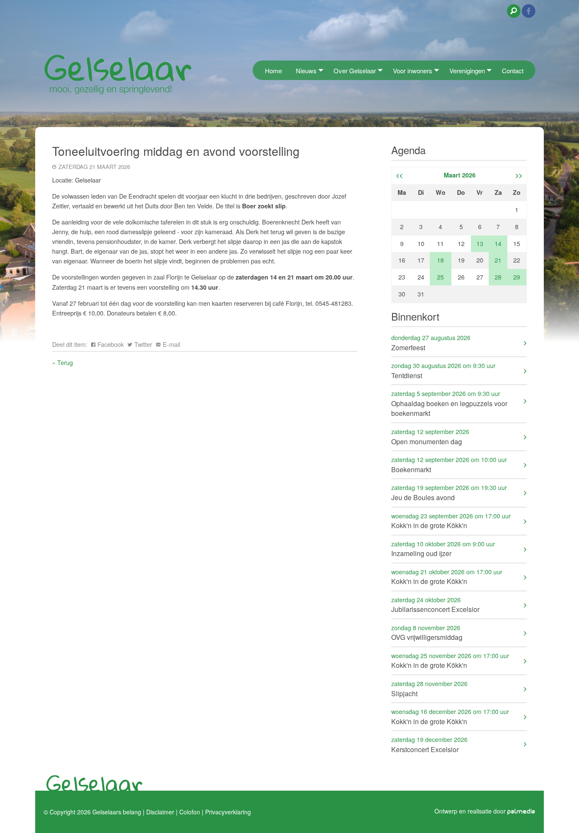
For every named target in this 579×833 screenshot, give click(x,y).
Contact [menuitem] (512, 70)
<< (399, 175)
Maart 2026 (460, 175)
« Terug (62, 362)
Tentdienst (443, 370)
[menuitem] (255, 70)
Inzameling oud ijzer (443, 549)
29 (516, 276)
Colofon (189, 811)
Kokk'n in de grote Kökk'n (451, 521)
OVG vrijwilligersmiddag (426, 632)
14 (498, 243)
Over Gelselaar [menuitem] (355, 70)
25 (440, 276)
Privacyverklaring (228, 811)
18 (440, 259)
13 (479, 243)
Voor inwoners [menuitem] (412, 70)
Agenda (408, 149)
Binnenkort (415, 316)
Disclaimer (160, 811)
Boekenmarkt (449, 464)
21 (498, 259)
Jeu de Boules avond (449, 492)
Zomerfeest (430, 342)
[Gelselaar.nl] (118, 73)
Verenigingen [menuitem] (467, 70)
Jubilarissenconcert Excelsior (435, 604)
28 (498, 276)
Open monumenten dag (430, 436)
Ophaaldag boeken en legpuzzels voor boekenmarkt (449, 403)
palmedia (521, 811)
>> (518, 175)
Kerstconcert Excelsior (429, 744)
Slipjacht (429, 688)
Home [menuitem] (273, 70)
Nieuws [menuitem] (306, 70)
